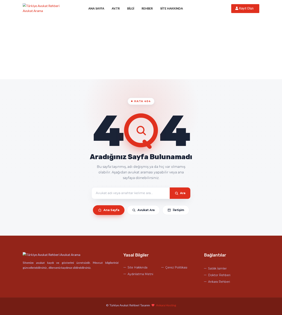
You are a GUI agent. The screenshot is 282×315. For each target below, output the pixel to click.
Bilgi (130, 8)
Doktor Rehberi (219, 275)
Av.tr (116, 8)
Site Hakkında (171, 8)
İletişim (178, 210)
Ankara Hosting (166, 305)
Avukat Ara (146, 210)
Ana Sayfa (96, 8)
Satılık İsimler (217, 268)
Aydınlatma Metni (140, 274)
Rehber (147, 8)
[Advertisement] (141, 48)
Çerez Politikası (176, 267)
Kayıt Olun (246, 8)
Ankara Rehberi (219, 282)
